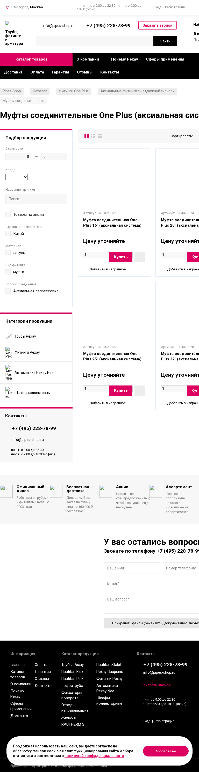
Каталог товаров (32, 59)
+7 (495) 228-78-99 (109, 25)
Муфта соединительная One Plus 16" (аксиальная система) (112, 223)
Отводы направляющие (75, 708)
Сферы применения (165, 59)
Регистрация (175, 7)
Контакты (109, 72)
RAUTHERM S (72, 724)
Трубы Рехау (72, 664)
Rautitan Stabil (108, 664)
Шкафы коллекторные (109, 701)
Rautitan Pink (72, 678)
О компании (87, 59)
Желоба (68, 717)
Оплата (37, 72)
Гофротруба (72, 685)
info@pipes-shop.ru (28, 439)
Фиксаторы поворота (71, 695)
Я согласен (166, 751)
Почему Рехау (124, 59)
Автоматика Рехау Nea (107, 688)
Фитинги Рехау (109, 678)
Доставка (13, 72)
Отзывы (85, 72)
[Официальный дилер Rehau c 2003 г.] (14, 23)
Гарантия (60, 72)
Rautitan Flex (72, 671)
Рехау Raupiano (109, 671)
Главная (17, 664)
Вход (157, 7)
